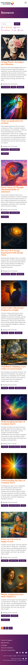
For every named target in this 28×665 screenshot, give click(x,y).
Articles (10, 27)
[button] (26, 2)
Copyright (4, 645)
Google (14, 655)
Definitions (6, 30)
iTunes (18, 655)
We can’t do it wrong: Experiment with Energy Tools (12, 252)
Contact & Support (6, 640)
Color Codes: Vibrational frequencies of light (12, 309)
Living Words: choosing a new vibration (12, 63)
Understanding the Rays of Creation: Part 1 (13, 481)
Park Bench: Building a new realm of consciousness (13, 368)
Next (10, 628)
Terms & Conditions (7, 647)
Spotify (10, 655)
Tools (13, 87)
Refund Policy (5, 642)
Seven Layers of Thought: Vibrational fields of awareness (12, 189)
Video (21, 30)
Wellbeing (20, 87)
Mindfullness (13, 560)
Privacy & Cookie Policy (8, 650)
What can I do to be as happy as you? (11, 540)
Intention (5, 153)
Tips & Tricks (5, 87)
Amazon (25, 655)
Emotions (4, 560)
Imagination (5, 274)
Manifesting (5, 619)
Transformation (20, 388)
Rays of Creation (14, 446)
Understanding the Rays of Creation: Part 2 (13, 423)
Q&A (15, 30)
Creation (4, 332)
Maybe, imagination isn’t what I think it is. (12, 595)
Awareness (5, 149)
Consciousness (15, 149)
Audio (18, 27)
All (4, 27)
